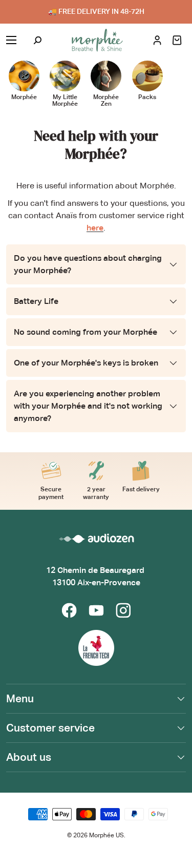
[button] (177, 40)
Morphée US (106, 835)
